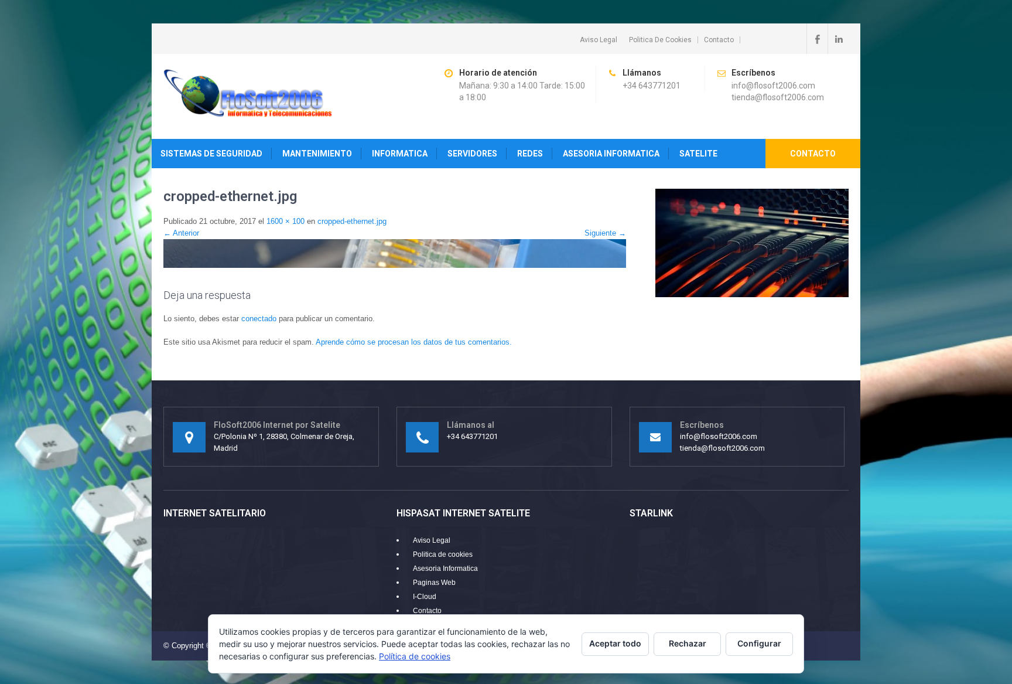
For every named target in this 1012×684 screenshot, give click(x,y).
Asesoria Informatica (445, 568)
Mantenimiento (317, 153)
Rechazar (687, 643)
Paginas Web (434, 582)
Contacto (719, 39)
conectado (258, 318)
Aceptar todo (615, 643)
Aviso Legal (598, 39)
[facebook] (817, 38)
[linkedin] (838, 38)
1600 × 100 (285, 221)
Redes (530, 153)
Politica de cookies (660, 39)
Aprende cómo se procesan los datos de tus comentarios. (414, 342)
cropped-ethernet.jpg (352, 221)
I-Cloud (424, 597)
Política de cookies (414, 656)
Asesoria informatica (611, 153)
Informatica (400, 153)
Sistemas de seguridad (211, 153)
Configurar (759, 643)
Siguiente (605, 233)
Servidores (472, 153)
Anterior (181, 233)
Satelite (698, 153)
